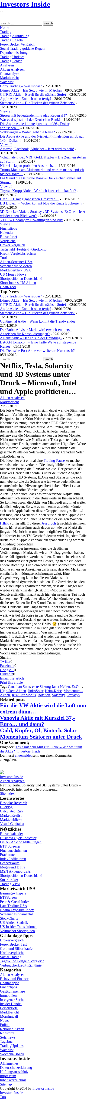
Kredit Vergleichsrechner (18, 253)
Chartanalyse (9, 74)
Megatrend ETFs (12, 867)
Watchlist (6, 82)
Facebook (7, 666)
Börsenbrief (8, 237)
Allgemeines (9, 1063)
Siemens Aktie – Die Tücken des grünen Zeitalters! (37, 103)
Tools (4, 258)
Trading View (10, 884)
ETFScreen (8, 897)
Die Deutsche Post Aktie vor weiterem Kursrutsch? (37, 351)
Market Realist (10, 815)
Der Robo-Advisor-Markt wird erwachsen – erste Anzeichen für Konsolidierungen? (36, 332)
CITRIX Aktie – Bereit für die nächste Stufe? (33, 94)
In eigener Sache (12, 1000)
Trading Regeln (11, 40)
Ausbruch (49, 523)
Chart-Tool (8, 287)
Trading (5, 32)
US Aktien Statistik (14, 922)
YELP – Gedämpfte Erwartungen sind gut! (31, 220)
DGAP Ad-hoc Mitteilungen (21, 842)
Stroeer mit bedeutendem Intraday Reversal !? (33, 115)
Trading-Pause (54, 460)
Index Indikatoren (13, 859)
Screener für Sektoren (16, 266)
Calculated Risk (11, 811)
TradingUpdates (11, 1046)
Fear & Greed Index (14, 902)
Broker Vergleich (12, 245)
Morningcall (9, 1016)
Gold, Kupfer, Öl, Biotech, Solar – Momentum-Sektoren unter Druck (41, 733)
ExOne (77, 687)
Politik (5, 1025)
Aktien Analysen (12, 69)
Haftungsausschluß (14, 1072)
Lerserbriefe (9, 1008)
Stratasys (73, 695)
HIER (4, 523)
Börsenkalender (11, 834)
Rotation (44, 695)
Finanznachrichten (13, 850)
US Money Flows (13, 274)
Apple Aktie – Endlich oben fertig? (25, 99)
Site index (7, 793)
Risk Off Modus (24, 695)
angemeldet (23, 755)
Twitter (5, 661)
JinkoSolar (35, 691)
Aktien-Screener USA (16, 262)
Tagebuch (7, 1041)
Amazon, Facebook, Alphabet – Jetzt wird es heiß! (37, 149)
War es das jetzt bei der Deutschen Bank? (30, 120)
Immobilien (8, 995)
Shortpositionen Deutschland (21, 279)
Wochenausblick (12, 1054)
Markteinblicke (11, 820)
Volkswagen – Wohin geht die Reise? (27, 132)
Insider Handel (11, 1004)
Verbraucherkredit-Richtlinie (21, 965)
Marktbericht (9, 78)
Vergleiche (8, 241)
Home (4, 28)
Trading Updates (12, 57)
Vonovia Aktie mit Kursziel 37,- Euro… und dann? (37, 721)
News (4, 1021)
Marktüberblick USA (15, 270)
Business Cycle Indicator (18, 838)
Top (3, 1097)
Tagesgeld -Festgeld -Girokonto (23, 249)
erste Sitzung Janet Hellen (51, 687)
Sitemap (6, 1084)
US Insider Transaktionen (18, 927)
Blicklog (6, 807)
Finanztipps (8, 228)
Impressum (8, 1076)
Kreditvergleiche (12, 953)
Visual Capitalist (12, 824)
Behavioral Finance (14, 979)
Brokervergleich (12, 940)
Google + (7, 670)
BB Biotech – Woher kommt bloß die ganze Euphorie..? (41, 203)
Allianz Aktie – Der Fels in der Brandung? (31, 338)
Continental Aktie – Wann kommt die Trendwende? (37, 321)
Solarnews (7, 1037)
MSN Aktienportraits (15, 871)
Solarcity (58, 695)
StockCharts (9, 918)
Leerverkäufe (9, 863)
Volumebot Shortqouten (17, 931)
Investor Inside (43, 1088)
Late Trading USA (13, 906)
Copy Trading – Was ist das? (21, 86)
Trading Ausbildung (14, 36)
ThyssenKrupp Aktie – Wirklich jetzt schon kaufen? (38, 191)
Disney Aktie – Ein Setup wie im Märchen (31, 90)
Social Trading (10, 957)
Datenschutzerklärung (16, 1067)
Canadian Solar (19, 687)
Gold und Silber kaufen (17, 948)
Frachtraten (8, 855)
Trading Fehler (11, 61)
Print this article (11, 682)
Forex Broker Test (13, 944)
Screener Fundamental (16, 914)
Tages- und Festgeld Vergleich (22, 961)
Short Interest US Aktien (18, 283)
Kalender (6, 232)
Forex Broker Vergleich (17, 44)
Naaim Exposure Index (17, 910)
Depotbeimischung (14, 53)
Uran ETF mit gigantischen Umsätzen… (29, 199)
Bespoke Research (13, 803)
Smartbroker (9, 880)
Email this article (12, 678)
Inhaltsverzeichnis (13, 1080)
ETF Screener (10, 846)
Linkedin (6, 674)
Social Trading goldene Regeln (22, 48)
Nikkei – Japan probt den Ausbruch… (28, 166)
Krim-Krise (53, 691)
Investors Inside (25, 4)
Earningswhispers (13, 893)
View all (6, 111)
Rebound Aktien (12, 1029)
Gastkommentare (12, 991)
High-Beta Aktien (13, 691)
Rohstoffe (7, 1033)
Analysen (7, 65)
